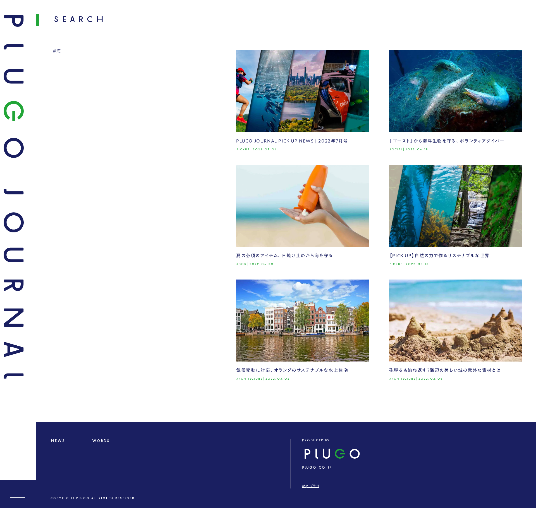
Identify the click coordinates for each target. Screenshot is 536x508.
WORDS (100, 441)
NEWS (58, 441)
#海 (57, 51)
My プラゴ (310, 486)
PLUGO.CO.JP (317, 468)
